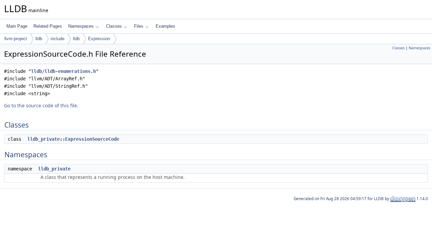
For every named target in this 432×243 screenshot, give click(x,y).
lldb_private (54, 168)
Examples (165, 26)
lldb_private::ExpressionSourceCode (73, 139)
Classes (114, 26)
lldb (38, 38)
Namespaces (81, 26)
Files (138, 26)
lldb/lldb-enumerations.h (63, 71)
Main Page (16, 26)
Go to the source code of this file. (41, 105)
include (57, 38)
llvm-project (15, 38)
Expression (99, 38)
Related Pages (47, 26)
